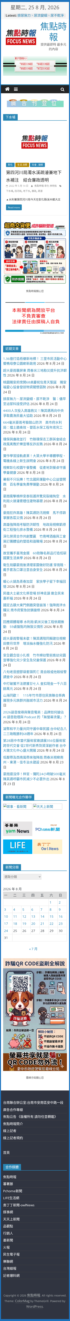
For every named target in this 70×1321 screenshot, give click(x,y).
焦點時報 (53, 31)
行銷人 (8, 1233)
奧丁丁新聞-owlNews (18, 1205)
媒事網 (8, 1212)
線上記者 (9, 1131)
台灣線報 (9, 1268)
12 (24, 916)
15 (51, 916)
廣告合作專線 (13, 1109)
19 (24, 923)
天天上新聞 (11, 1219)
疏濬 (40, 191)
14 (42, 916)
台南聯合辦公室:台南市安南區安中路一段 (33, 1102)
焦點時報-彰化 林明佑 (45, 185)
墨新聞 (8, 1240)
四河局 (18, 191)
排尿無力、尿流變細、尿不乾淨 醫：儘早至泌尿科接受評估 (42, 17)
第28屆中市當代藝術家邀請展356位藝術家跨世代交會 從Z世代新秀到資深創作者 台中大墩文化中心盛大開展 (34, 745)
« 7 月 (33, 949)
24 (6, 930)
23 (61, 923)
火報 (6, 1247)
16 (61, 916)
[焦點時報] (7, 89)
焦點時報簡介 (13, 1124)
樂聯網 (8, 1261)
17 (6, 923)
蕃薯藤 (8, 1184)
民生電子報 (11, 1254)
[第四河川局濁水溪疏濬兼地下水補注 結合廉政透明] (35, 126)
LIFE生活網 (11, 1198)
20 (33, 923)
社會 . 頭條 (37, 164)
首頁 (6, 1152)
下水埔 (9, 191)
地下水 (26, 191)
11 (15, 916)
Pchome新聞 (12, 1191)
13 (33, 916)
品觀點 (8, 1226)
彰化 (10, 164)
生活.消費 (22, 164)
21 (42, 923)
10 (6, 916)
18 (15, 923)
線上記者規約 (13, 1138)
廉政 (34, 191)
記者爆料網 (11, 1275)
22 (51, 923)
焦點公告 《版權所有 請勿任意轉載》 (30, 1116)
